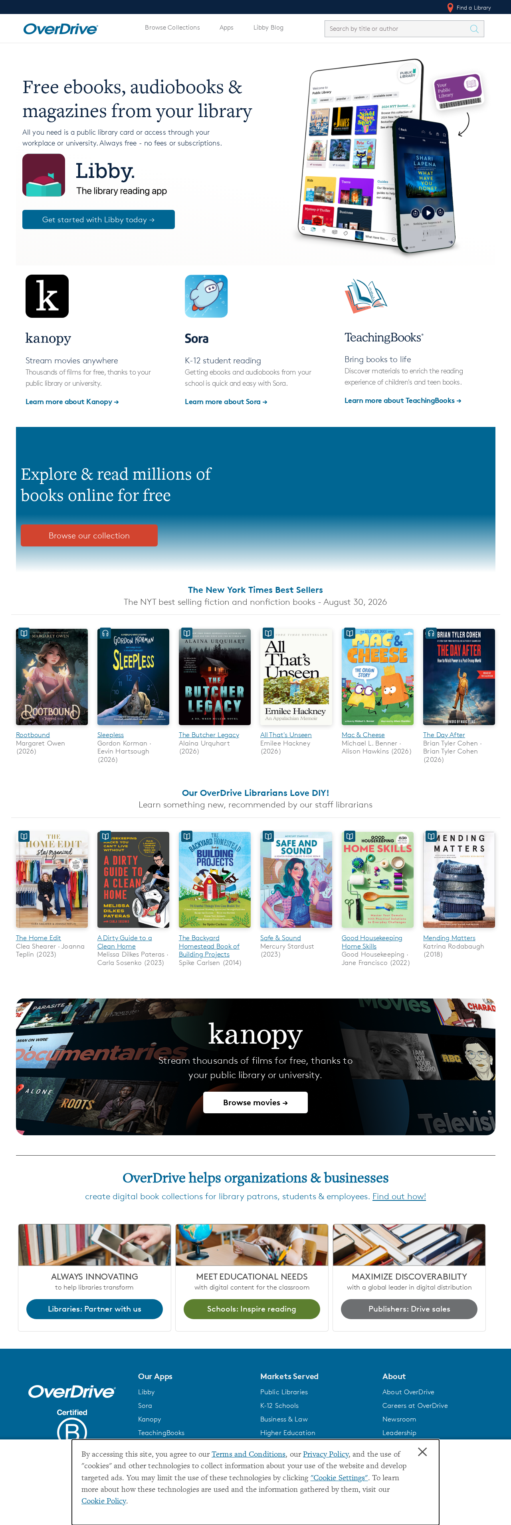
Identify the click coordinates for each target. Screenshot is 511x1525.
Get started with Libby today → (98, 219)
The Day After (444, 735)
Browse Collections (172, 27)
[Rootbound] (52, 726)
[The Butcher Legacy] (215, 726)
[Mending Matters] (459, 929)
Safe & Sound (280, 938)
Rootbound (33, 735)
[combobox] (397, 28)
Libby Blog (268, 27)
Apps (227, 27)
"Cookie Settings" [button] (339, 1478)
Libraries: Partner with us (94, 1309)
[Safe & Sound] (296, 929)
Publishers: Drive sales (409, 1309)
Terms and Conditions (248, 1455)
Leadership (399, 1433)
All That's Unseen (286, 735)
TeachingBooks (161, 1433)
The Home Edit (38, 938)
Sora (145, 1405)
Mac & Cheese (363, 735)
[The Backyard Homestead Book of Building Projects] (215, 929)
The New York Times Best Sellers (255, 589)
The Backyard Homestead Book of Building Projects (209, 946)
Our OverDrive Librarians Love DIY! (255, 792)
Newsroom (399, 1419)
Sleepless (110, 735)
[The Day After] (459, 726)
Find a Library (473, 7)
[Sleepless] (133, 726)
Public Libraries (284, 1392)
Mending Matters (449, 938)
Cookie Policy (103, 1501)
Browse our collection (89, 535)
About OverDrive (408, 1392)
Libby (146, 1392)
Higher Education (287, 1433)
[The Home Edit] (52, 929)
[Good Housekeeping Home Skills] (378, 929)
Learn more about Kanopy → (72, 401)
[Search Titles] (476, 29)
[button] (194, 1376)
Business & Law (284, 1419)
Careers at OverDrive (415, 1405)
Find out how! (399, 1196)
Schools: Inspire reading (251, 1309)
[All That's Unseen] (296, 726)
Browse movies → (255, 1102)
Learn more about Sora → (226, 401)
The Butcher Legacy (209, 735)
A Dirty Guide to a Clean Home (124, 942)
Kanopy (149, 1419)
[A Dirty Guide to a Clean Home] (133, 929)
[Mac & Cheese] (378, 726)
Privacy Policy (326, 1455)
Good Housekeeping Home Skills (372, 942)
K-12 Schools (279, 1405)
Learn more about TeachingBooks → (403, 400)
